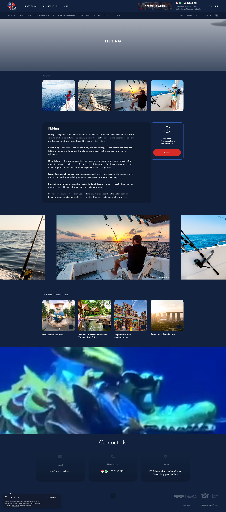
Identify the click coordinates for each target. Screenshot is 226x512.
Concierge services (42, 15)
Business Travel (52, 6)
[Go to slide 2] (111, 283)
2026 (216, 505)
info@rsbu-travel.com (60, 471)
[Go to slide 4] (116, 283)
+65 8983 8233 (117, 471)
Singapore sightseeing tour (163, 334)
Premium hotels (25, 15)
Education (108, 15)
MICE (67, 6)
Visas (117, 15)
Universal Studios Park (52, 334)
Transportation (84, 15)
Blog (197, 15)
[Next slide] (175, 247)
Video (189, 15)
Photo (181, 15)
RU (216, 6)
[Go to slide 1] (109, 283)
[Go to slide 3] (114, 283)
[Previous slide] (50, 247)
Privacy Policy (185, 505)
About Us (11, 15)
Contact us (207, 15)
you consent (15, 505)
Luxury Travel (31, 6)
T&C (194, 505)
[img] (216, 15)
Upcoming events (155, 6)
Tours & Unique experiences (64, 15)
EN (211, 6)
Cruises (97, 15)
